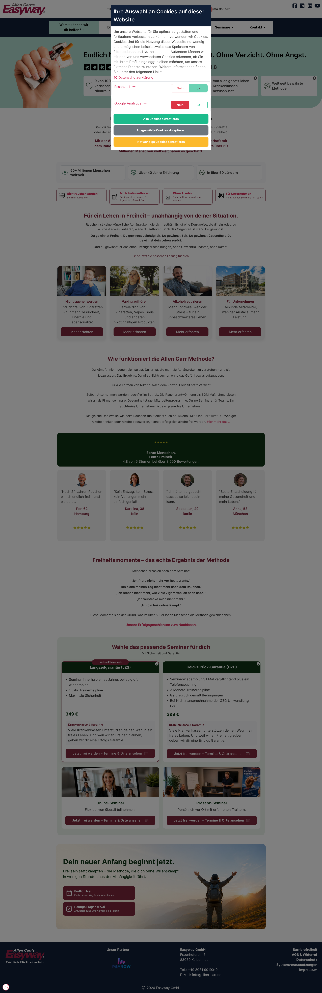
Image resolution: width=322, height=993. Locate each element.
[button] (125, 88)
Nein (180, 105)
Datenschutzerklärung (135, 78)
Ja (198, 105)
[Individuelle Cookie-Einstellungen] (6, 987)
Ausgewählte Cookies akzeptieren (161, 130)
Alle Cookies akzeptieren (161, 119)
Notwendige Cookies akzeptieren (161, 142)
